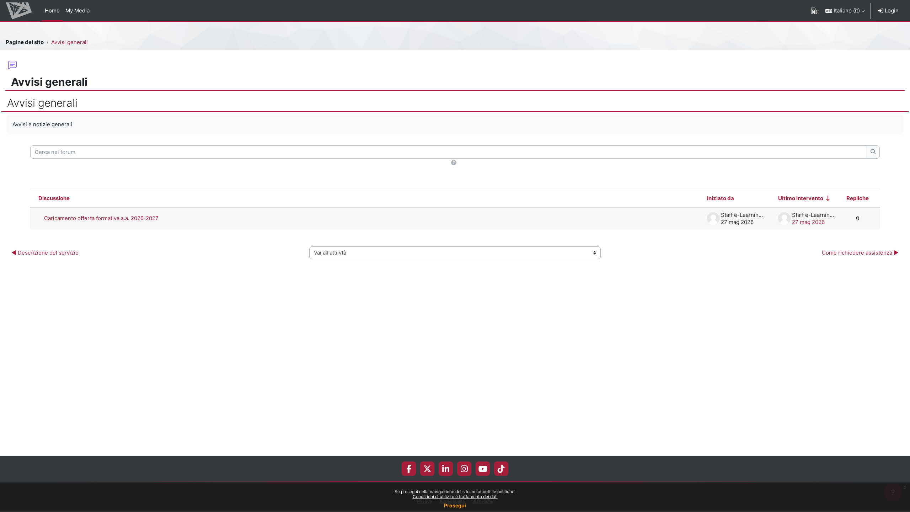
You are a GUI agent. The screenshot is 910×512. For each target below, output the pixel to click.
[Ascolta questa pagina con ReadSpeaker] (814, 10)
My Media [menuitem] (77, 10)
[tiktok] (501, 469)
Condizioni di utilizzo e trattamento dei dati (455, 496)
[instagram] (464, 469)
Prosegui (455, 505)
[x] (427, 469)
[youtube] (482, 469)
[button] (845, 10)
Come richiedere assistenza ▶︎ (860, 252)
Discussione (54, 198)
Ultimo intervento (800, 198)
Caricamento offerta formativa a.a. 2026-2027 (101, 218)
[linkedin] (445, 469)
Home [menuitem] (52, 10)
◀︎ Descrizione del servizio (45, 252)
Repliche (857, 198)
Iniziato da (720, 198)
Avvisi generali (69, 42)
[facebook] (408, 469)
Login (891, 10)
